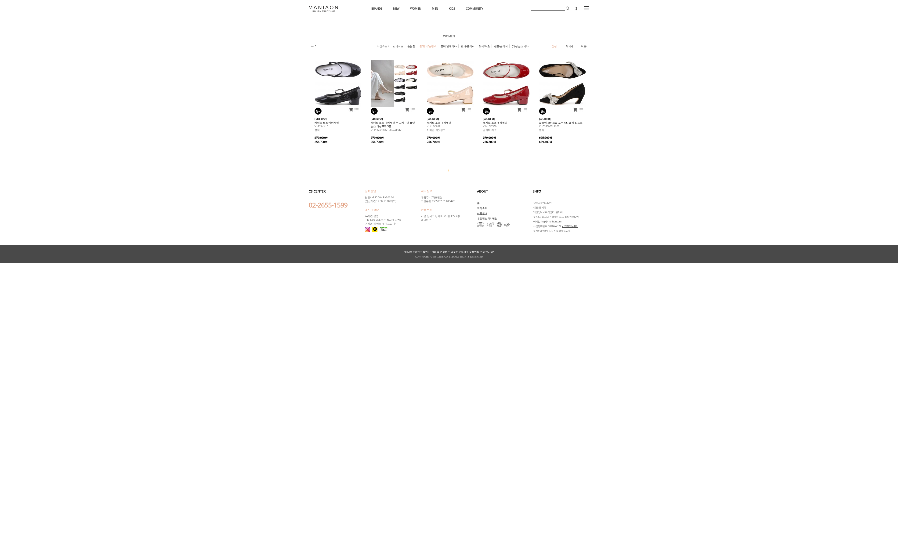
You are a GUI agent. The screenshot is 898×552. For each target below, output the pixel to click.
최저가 (569, 46)
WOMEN (415, 9)
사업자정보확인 (570, 226)
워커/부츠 (484, 46)
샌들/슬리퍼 (501, 46)
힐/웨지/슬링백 (427, 46)
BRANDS (376, 9)
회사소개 (482, 208)
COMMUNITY (474, 9)
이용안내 (482, 213)
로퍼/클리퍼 (467, 46)
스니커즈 (398, 46)
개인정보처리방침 (487, 218)
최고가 (585, 46)
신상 (554, 46)
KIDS (452, 9)
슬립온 (411, 46)
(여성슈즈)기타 (520, 46)
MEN (435, 9)
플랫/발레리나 (449, 46)
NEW (396, 9)
